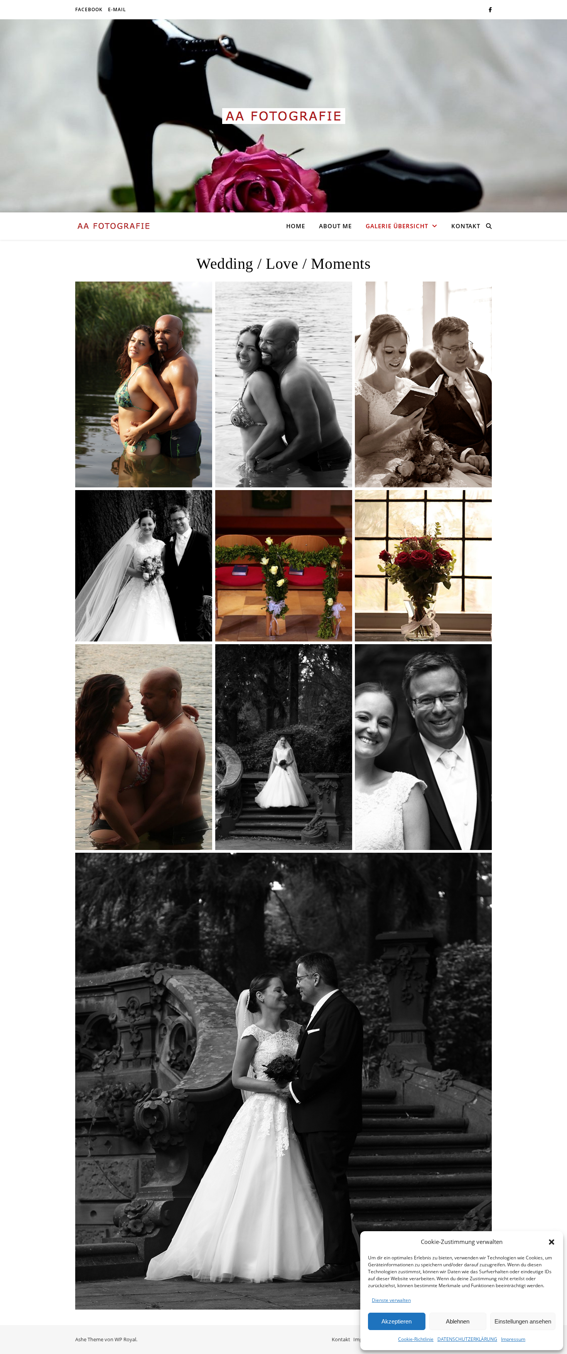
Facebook (89, 9)
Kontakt (465, 226)
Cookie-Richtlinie (416, 1339)
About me (335, 226)
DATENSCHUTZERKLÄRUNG (467, 1339)
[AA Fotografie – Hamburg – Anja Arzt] (283, 116)
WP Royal (125, 1339)
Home (295, 226)
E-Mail (117, 9)
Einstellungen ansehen (522, 1321)
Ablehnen (457, 1321)
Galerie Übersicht (397, 226)
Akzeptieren (396, 1321)
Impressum (513, 1339)
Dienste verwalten (391, 1300)
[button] (551, 1242)
